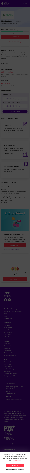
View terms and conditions (11, 249)
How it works (8, 332)
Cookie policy (8, 318)
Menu (26, 3)
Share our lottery (15, 42)
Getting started (8, 353)
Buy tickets (15, 37)
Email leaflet (7, 348)
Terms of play (8, 366)
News (5, 314)
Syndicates (7, 334)
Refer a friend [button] (15, 245)
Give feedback (15, 279)
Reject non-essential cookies (15, 469)
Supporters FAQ (9, 330)
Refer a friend (8, 337)
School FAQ (7, 350)
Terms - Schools (9, 362)
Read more (4, 63)
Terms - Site (7, 364)
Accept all (15, 465)
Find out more (8, 153)
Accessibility (7, 371)
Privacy (6, 316)
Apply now (7, 343)
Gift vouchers (8, 327)
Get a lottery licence (10, 355)
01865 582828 (10, 393)
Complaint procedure (10, 373)
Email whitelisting (9, 369)
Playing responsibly (9, 376)
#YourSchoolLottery (9, 303)
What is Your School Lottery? (13, 311)
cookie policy (16, 460)
